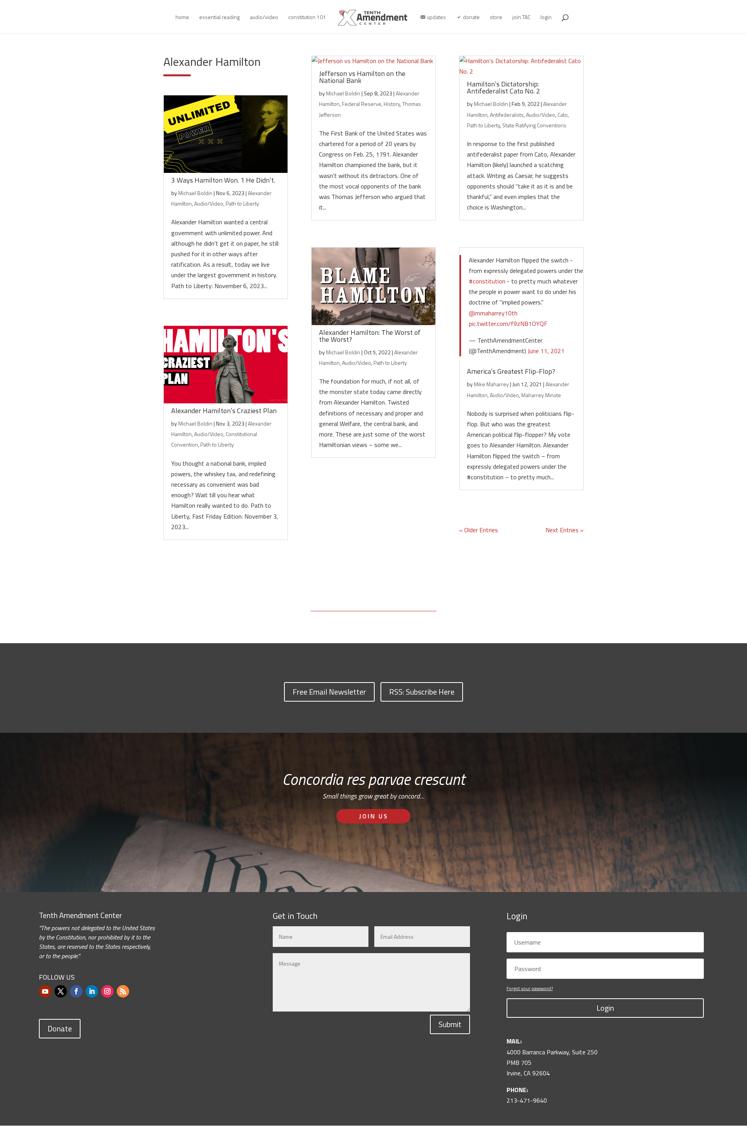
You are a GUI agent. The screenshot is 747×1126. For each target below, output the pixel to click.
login (546, 17)
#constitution (487, 281)
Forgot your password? (530, 988)
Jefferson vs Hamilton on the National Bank (362, 77)
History (392, 104)
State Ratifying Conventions (534, 125)
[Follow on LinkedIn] (92, 991)
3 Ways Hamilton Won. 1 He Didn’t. (223, 180)
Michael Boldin (195, 193)
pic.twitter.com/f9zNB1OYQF (508, 323)
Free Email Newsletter (329, 692)
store (496, 17)
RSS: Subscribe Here (421, 692)
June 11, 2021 (546, 350)
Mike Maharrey (491, 384)
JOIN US (373, 816)
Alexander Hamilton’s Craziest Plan (224, 410)
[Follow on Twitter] (60, 991)
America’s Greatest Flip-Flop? (511, 371)
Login (605, 1008)
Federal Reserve (361, 104)
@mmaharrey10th (493, 313)
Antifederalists (507, 115)
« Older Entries (478, 530)
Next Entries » (564, 530)
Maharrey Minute (541, 395)
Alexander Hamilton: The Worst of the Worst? (370, 336)
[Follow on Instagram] (107, 991)
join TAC (521, 17)
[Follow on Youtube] (45, 991)
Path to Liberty (242, 203)
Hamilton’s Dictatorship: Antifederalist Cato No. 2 (503, 87)
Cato (563, 115)
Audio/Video (208, 203)
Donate (59, 1028)
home (182, 17)
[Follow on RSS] (123, 991)
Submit (449, 1024)
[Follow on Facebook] (76, 991)
